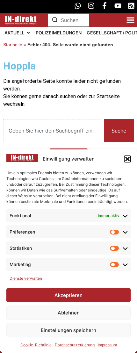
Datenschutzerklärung (75, 344)
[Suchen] (55, 20)
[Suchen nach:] (68, 20)
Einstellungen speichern (68, 330)
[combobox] (52, 130)
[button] (127, 159)
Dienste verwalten (26, 278)
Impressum (107, 344)
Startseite (12, 44)
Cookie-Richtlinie (36, 344)
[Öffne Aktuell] (28, 32)
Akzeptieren (68, 295)
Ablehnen (69, 313)
